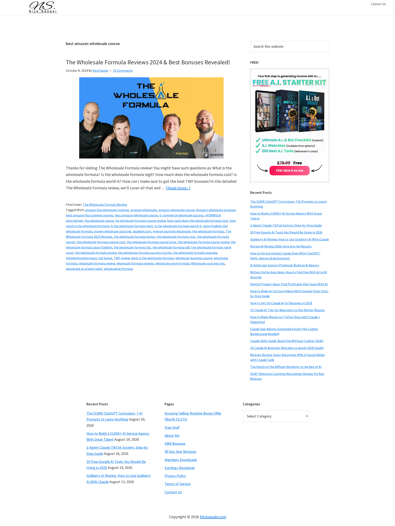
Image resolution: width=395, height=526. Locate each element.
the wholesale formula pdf (171, 247)
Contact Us (173, 492)
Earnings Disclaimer (180, 467)
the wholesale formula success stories (145, 253)
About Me (172, 435)
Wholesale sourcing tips (208, 263)
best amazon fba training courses (89, 215)
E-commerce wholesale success (181, 215)
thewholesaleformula (81, 258)
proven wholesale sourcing (112, 231)
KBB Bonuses (175, 443)
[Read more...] (178, 187)
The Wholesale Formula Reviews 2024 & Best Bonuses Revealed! (148, 62)
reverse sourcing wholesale (172, 231)
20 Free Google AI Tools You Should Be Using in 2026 (286, 232)
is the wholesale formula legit (132, 226)
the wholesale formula (208, 231)
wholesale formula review (97, 263)
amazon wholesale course (176, 210)
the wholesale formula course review (203, 242)
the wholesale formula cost (176, 237)
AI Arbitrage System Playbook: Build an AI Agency (284, 265)
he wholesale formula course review (141, 220)
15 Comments (123, 70)
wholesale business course (193, 258)
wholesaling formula (118, 269)
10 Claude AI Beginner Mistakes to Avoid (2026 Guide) (287, 348)
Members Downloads (181, 459)
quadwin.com (142, 231)
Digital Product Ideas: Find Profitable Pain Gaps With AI (289, 284)
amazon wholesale (143, 210)
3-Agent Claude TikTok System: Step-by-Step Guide (286, 225)
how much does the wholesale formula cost (197, 220)
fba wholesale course (99, 220)
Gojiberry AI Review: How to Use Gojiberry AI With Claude (289, 239)
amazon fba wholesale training (107, 210)
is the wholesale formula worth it (178, 226)
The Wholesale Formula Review (105, 204)
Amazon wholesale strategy (216, 210)
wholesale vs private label (84, 269)
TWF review (122, 258)
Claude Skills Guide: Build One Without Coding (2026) (286, 341)
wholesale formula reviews (135, 263)
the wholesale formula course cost (101, 242)
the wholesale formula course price (151, 242)
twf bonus (105, 258)
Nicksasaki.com (213, 516)
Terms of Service (178, 483)
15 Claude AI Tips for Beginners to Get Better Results (287, 310)
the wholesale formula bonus (134, 237)
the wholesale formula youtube (195, 253)
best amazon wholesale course (136, 215)
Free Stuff (172, 427)
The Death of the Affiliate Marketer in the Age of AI (286, 367)
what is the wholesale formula (152, 258)
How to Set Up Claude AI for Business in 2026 (281, 303)
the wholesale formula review (95, 253)
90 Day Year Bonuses (180, 451)
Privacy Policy (175, 475)
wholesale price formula (172, 263)
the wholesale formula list (132, 247)
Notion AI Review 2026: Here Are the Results (281, 246)
